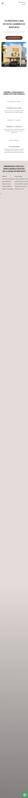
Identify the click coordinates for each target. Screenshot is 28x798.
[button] (2, 3)
